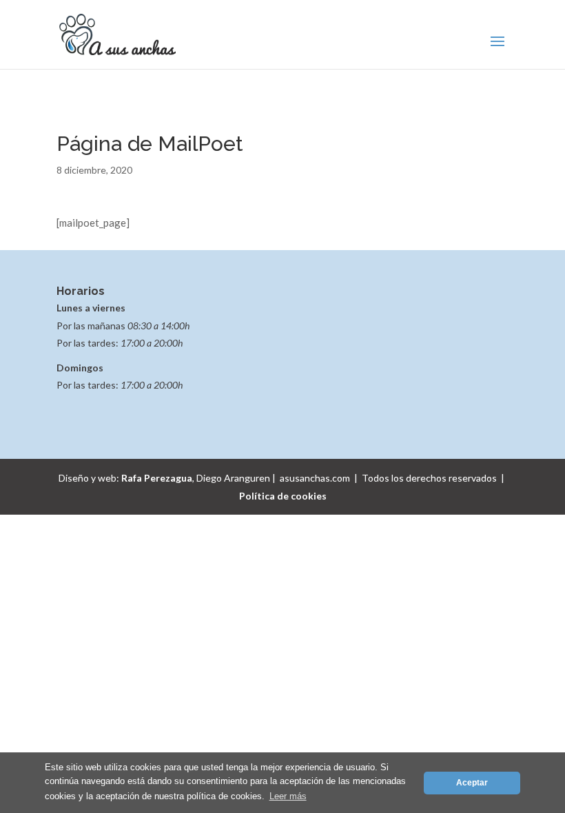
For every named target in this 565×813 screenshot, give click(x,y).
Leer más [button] (288, 796)
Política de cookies (283, 496)
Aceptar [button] (472, 782)
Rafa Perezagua (156, 478)
